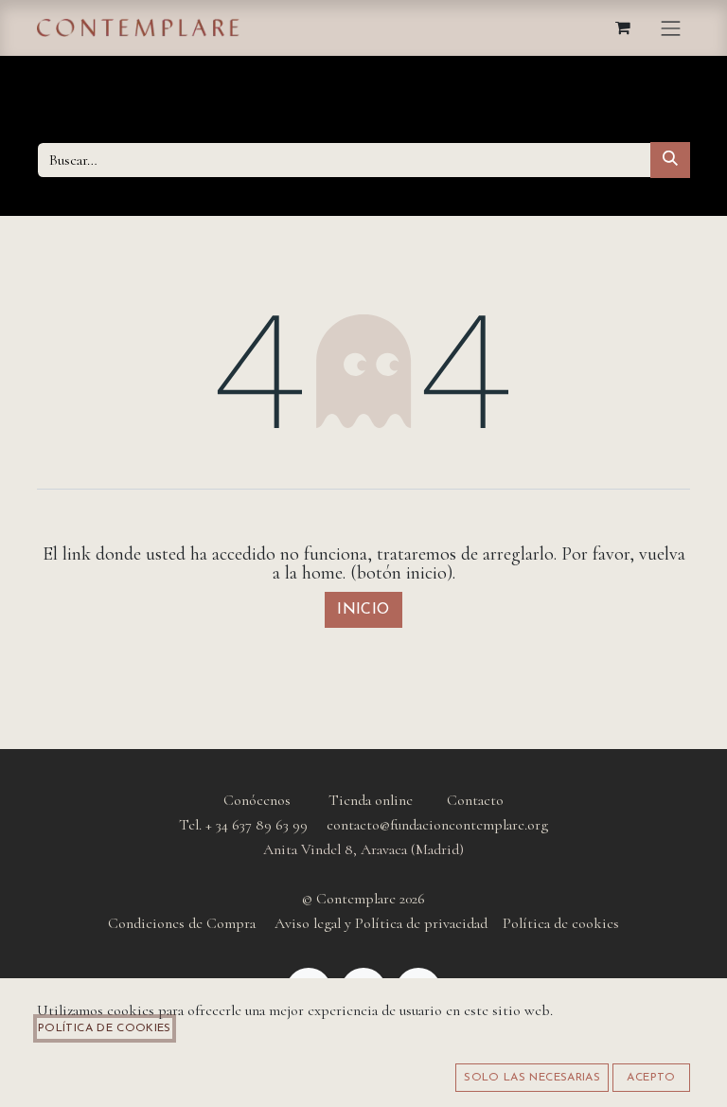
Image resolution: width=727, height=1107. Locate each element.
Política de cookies (104, 1028)
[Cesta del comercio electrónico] (624, 27)
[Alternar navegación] (671, 28)
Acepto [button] (651, 1077)
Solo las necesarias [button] (532, 1077)
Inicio (363, 609)
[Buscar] (670, 160)
